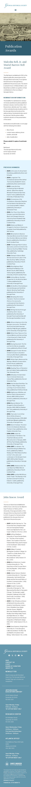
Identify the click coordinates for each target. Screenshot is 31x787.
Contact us (10, 662)
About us (9, 668)
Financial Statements (12, 782)
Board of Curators (13, 666)
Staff (8, 664)
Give (7, 660)
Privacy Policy (9, 780)
